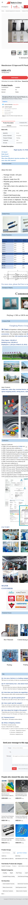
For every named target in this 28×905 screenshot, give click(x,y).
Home (2, 11)
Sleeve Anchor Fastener (21, 891)
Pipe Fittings (19, 873)
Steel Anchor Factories (23, 883)
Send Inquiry (14, 77)
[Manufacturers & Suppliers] (14, 2)
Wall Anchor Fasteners (8, 891)
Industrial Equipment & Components (13, 11)
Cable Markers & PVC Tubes (21, 858)
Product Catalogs (22, 852)
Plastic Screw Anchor (7, 887)
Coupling (5, 873)
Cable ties (3, 856)
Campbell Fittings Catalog (9, 876)
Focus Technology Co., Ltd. (18, 899)
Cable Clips (17, 856)
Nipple (11, 873)
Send (14, 768)
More (2, 893)
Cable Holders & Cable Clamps (8, 858)
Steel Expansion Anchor (21, 887)
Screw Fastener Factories (8, 883)
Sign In (3, 115)
